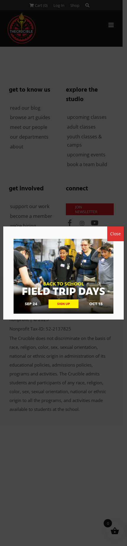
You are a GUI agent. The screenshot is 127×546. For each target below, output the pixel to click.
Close (115, 233)
